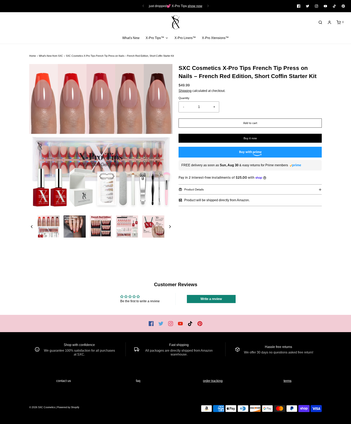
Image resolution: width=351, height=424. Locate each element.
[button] (31, 226)
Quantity (184, 98)
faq (138, 381)
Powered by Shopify (68, 407)
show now (195, 6)
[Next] (208, 6)
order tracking (213, 381)
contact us (63, 381)
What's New (131, 38)
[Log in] (329, 22)
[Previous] (143, 6)
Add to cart (250, 123)
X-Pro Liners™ (185, 38)
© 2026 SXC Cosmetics (42, 407)
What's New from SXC (51, 55)
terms (287, 381)
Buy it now (250, 138)
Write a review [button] (211, 299)
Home (32, 55)
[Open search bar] (320, 22)
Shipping (185, 90)
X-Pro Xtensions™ (215, 38)
